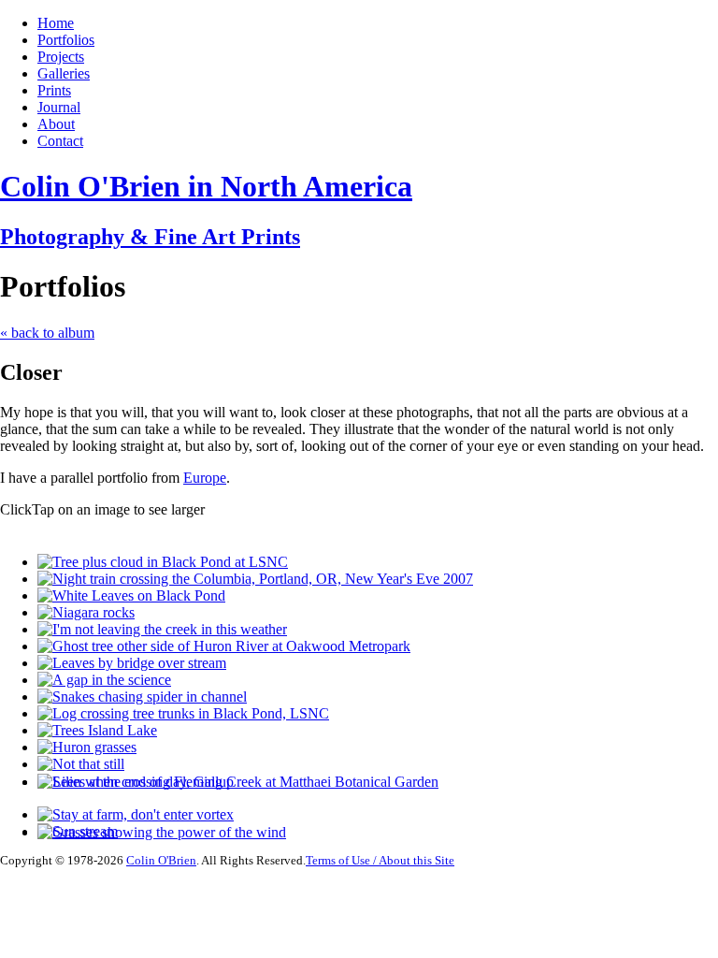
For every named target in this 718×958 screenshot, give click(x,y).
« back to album (47, 333)
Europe (204, 478)
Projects (60, 57)
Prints (54, 90)
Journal (58, 107)
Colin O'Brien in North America (206, 186)
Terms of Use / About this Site (380, 860)
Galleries (63, 73)
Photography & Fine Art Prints (150, 237)
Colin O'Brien (161, 860)
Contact (60, 141)
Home (55, 23)
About (56, 124)
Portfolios (65, 40)
